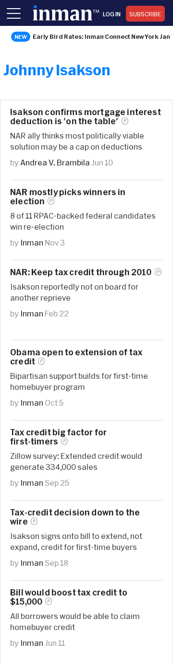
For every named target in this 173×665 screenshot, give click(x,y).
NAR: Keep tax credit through (81, 272)
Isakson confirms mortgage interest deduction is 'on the (85, 116)
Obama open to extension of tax (76, 357)
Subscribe (145, 14)
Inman (31, 242)
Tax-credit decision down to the (75, 517)
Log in (112, 14)
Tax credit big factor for (58, 437)
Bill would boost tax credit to (68, 597)
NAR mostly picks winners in (68, 196)
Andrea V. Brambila (55, 162)
